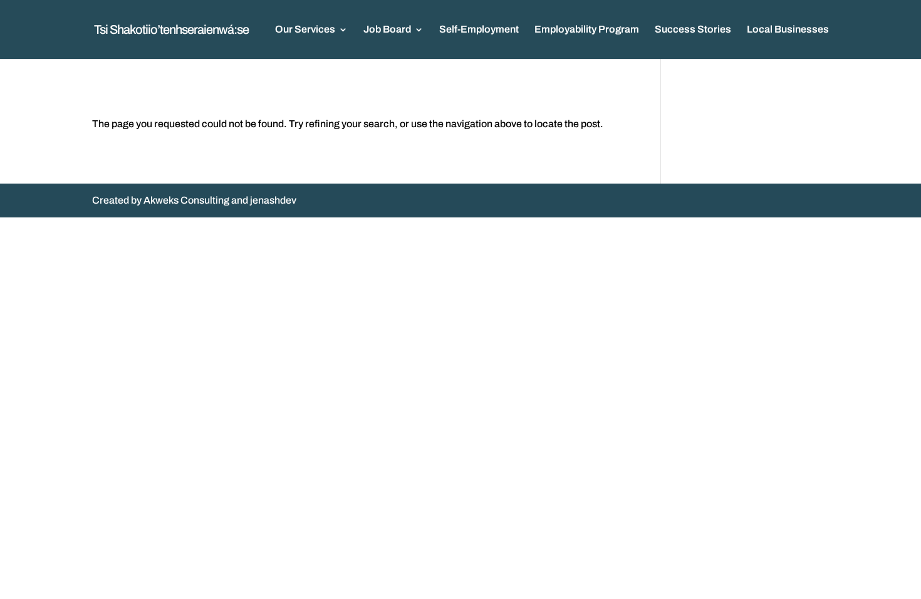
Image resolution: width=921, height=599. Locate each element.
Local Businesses (788, 29)
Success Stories (693, 29)
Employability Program (586, 29)
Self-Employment (479, 29)
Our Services (305, 29)
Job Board (387, 29)
